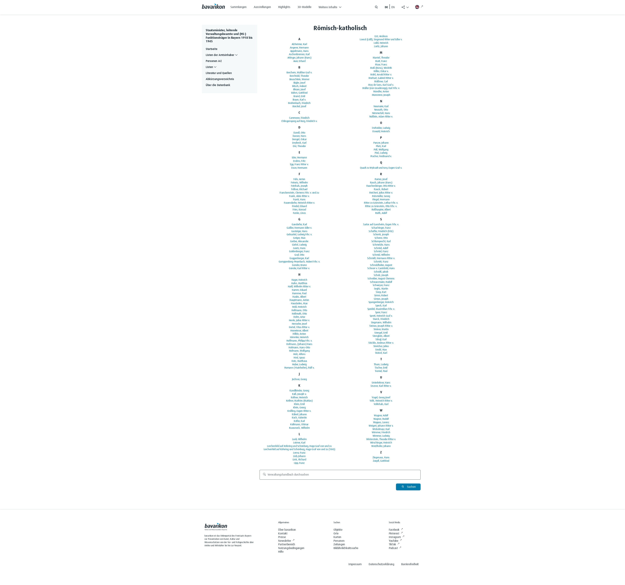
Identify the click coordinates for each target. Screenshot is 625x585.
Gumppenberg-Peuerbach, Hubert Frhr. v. (299, 261)
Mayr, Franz (381, 64)
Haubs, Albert (299, 297)
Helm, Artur (299, 317)
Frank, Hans (299, 199)
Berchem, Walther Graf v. (299, 72)
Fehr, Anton (299, 179)
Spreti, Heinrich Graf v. (381, 316)
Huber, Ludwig (299, 364)
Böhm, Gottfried (299, 93)
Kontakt (282, 533)
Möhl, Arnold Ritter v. (381, 74)
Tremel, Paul (381, 371)
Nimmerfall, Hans (381, 113)
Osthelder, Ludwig (381, 128)
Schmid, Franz (381, 251)
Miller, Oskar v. (381, 71)
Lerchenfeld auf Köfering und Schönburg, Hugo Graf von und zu (299, 446)
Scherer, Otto (381, 238)
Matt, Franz (381, 61)
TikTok (392, 544)
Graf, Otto (299, 255)
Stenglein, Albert (381, 336)
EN (393, 7)
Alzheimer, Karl (299, 44)
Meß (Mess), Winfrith (381, 68)
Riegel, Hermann (381, 199)
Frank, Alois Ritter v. (299, 196)
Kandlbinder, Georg (299, 390)
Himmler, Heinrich (299, 337)
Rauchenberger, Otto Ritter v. (381, 186)
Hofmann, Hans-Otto (299, 347)
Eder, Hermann (299, 157)
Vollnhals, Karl (381, 404)
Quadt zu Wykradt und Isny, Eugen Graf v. (381, 168)
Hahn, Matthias (299, 283)
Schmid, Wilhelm (381, 255)
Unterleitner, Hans (381, 382)
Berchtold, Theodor (299, 76)
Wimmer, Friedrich (381, 432)
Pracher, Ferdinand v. (381, 156)
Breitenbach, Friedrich (299, 103)
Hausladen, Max (299, 303)
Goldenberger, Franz (299, 251)
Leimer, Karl (299, 442)
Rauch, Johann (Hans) (381, 182)
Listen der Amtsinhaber (220, 55)
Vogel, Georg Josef (381, 397)
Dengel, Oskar (299, 139)
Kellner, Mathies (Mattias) (299, 400)
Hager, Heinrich (299, 280)
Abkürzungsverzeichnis (220, 79)
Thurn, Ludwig (381, 364)
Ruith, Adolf (381, 213)
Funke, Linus (299, 213)
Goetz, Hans (299, 248)
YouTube (393, 540)
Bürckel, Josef (299, 106)
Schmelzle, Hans (381, 244)
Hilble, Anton (299, 334)
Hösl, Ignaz (299, 357)
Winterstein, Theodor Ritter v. (381, 439)
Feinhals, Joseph (299, 186)
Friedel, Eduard (299, 206)
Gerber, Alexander (299, 241)
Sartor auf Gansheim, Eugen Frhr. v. (381, 224)
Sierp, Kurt (381, 292)
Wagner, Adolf (381, 415)
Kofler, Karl (299, 421)
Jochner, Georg (299, 379)
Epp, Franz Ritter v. (299, 164)
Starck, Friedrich (381, 319)
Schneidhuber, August (381, 265)
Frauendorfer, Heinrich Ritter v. (299, 203)
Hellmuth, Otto (299, 313)
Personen (338, 540)
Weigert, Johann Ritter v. (381, 425)
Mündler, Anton (381, 91)
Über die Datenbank (218, 85)
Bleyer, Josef (299, 89)
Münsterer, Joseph (381, 95)
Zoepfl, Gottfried (381, 461)
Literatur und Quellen (219, 73)
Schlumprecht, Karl (381, 241)
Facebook (394, 529)
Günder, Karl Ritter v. (299, 268)
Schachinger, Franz (381, 228)
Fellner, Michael (299, 189)
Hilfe (280, 551)
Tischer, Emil (381, 367)
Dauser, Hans (299, 136)
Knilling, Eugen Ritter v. (299, 411)
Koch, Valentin (299, 417)
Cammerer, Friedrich (299, 118)
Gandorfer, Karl (299, 224)
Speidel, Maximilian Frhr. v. (381, 309)
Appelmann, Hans (299, 51)
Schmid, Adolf (381, 248)
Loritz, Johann (381, 46)
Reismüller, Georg (381, 196)
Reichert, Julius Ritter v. (381, 192)
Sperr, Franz (381, 312)
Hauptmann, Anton (299, 300)
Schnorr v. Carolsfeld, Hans (381, 268)
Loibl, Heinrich (381, 43)
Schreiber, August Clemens (381, 278)
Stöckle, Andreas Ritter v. (381, 343)
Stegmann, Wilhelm (381, 322)
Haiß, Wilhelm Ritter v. (299, 286)
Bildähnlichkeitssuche (345, 548)
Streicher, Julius (381, 346)
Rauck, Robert (381, 189)
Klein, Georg (299, 407)
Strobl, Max (381, 349)
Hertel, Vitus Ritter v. (299, 327)
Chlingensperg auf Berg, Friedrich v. (299, 121)
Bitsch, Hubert (299, 86)
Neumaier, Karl (381, 106)
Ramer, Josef (381, 179)
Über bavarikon (287, 529)
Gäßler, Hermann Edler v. (299, 228)
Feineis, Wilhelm (299, 182)
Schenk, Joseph (381, 234)
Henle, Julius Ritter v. (299, 320)
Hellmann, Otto (299, 310)
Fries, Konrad (299, 209)
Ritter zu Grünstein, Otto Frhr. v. (381, 206)
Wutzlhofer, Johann (381, 446)
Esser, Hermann (299, 168)
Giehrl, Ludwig (299, 244)
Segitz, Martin (381, 288)
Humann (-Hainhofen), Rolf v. (299, 367)
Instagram (395, 537)
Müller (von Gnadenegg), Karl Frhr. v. (381, 88)
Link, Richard (299, 459)
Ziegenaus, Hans (381, 457)
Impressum (354, 564)
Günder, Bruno (299, 265)
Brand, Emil (299, 96)
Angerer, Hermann (299, 47)
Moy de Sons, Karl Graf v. (381, 85)
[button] (332, 6)
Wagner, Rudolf (381, 419)
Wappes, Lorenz (381, 422)
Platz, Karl (381, 146)
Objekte (337, 529)
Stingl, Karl (381, 339)
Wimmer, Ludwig (381, 436)
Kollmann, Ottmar (299, 424)
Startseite (211, 49)
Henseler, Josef (299, 324)
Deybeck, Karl (299, 142)
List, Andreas (381, 36)
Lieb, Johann (299, 456)
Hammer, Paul (299, 293)
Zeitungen (339, 544)
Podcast (393, 548)
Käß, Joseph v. (299, 394)
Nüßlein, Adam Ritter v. (381, 116)
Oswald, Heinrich (381, 131)
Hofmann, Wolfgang (299, 351)
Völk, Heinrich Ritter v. (381, 400)
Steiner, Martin (381, 329)
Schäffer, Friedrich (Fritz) (381, 231)
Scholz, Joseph (381, 275)
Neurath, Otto (381, 109)
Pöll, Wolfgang (381, 149)
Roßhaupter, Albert (381, 209)
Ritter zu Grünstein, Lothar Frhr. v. (381, 203)
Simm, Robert (381, 295)
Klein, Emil (299, 404)
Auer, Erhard (299, 61)
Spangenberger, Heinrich (381, 302)
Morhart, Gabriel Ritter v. (381, 78)
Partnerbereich (286, 544)
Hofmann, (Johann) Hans (299, 344)
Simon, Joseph (381, 299)
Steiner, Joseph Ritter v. (381, 326)
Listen (209, 67)
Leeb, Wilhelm (299, 439)
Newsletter (284, 540)
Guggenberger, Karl (299, 258)
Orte (335, 533)
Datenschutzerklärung (381, 564)
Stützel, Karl (381, 353)
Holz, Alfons (299, 354)
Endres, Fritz (299, 161)
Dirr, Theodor (299, 146)
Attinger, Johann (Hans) (299, 57)
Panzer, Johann (381, 142)
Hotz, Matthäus (299, 361)
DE (386, 7)
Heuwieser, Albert (299, 330)
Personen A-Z (214, 61)
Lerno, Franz (299, 452)
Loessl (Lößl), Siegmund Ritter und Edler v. (381, 39)
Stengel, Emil (381, 332)
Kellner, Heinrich (299, 397)
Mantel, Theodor (381, 57)
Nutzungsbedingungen (291, 548)
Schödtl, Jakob (381, 271)
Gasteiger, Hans (299, 231)
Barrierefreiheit (410, 564)
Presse (282, 537)
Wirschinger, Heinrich (381, 442)
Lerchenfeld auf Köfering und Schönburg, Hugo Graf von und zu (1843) (299, 449)
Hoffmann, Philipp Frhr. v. (299, 340)
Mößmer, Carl (381, 81)
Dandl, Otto (299, 132)
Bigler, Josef (299, 82)
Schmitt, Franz (381, 261)
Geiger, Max (299, 238)
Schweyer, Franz (381, 285)
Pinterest (394, 533)
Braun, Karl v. (299, 99)
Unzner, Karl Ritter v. (381, 386)
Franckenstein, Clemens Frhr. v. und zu (299, 192)
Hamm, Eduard (299, 290)
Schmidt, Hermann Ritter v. (381, 258)
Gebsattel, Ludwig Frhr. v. (299, 234)
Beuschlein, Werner (299, 79)
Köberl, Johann (299, 414)
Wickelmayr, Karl (380, 429)
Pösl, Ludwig (381, 153)
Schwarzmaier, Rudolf (381, 282)
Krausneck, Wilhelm (299, 428)
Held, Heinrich (299, 307)
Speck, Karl (381, 305)
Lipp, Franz (299, 463)
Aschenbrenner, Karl (299, 54)
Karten (337, 537)
